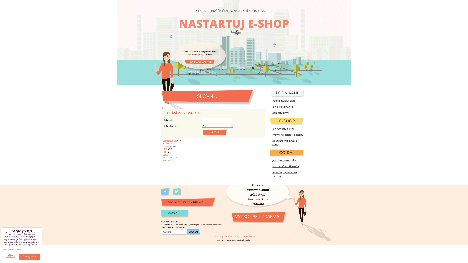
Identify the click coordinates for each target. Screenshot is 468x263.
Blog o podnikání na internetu (186, 202)
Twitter (177, 192)
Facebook (165, 192)
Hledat (214, 132)
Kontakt (172, 213)
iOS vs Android (169, 157)
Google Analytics (170, 140)
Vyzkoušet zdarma (200, 61)
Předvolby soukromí (223, 236)
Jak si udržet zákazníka (285, 166)
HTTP (165, 152)
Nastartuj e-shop (234, 23)
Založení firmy (280, 112)
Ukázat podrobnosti (10, 256)
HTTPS (165, 154)
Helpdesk (167, 143)
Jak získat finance (282, 106)
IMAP (165, 160)
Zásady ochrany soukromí (244, 236)
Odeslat (193, 232)
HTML (165, 149)
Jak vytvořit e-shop (283, 128)
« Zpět (163, 108)
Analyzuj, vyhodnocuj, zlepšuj (285, 174)
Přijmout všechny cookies (29, 257)
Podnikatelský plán (283, 100)
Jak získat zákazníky (284, 160)
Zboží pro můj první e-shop (285, 142)
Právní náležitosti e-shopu (287, 134)
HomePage (167, 146)
